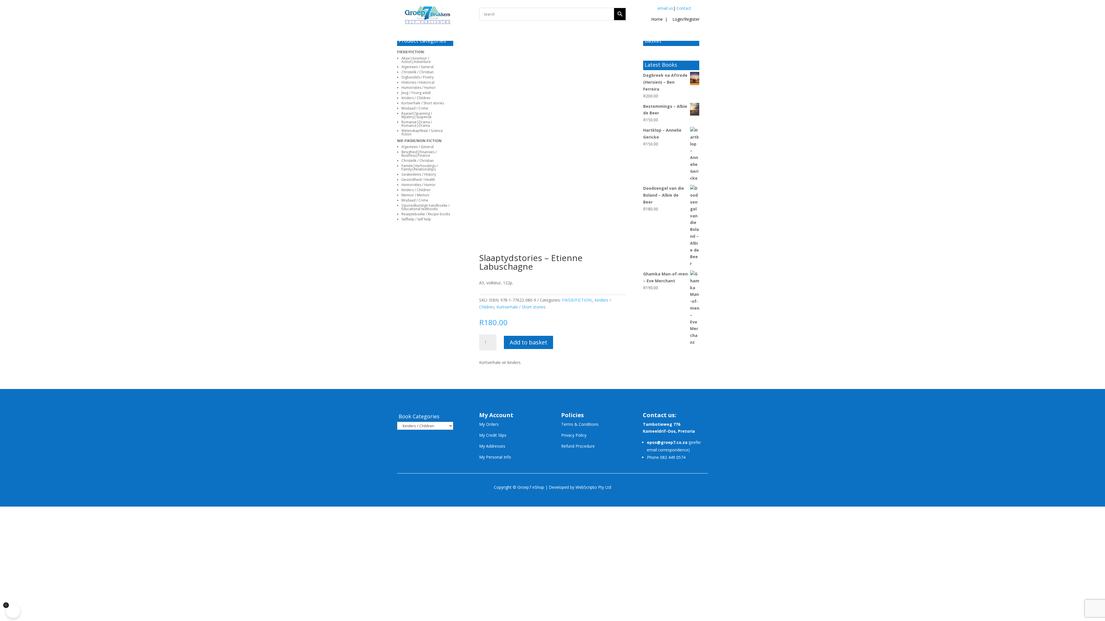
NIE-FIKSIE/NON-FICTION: (420, 140)
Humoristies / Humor (418, 87)
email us (665, 8)
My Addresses (492, 446)
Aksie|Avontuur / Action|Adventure (416, 60)
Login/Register (685, 19)
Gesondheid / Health (418, 179)
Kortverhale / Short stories (422, 103)
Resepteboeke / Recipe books (425, 214)
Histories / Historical (418, 82)
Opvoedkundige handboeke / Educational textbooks (425, 207)
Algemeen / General (417, 66)
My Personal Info (495, 457)
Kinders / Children (415, 97)
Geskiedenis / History (418, 174)
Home (657, 19)
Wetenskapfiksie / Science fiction (422, 132)
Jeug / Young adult (416, 92)
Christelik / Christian (417, 72)
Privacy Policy (573, 435)
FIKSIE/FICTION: (411, 51)
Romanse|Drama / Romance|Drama (416, 124)
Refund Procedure (578, 446)
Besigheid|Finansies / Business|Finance (419, 154)
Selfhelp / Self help (416, 219)
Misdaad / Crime (414, 108)
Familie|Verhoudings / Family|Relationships (419, 167)
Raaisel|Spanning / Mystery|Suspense (416, 115)
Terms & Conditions (580, 424)
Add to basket (528, 342)
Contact (684, 8)
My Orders (489, 424)
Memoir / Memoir (415, 195)
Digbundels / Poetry (417, 77)
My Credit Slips (492, 435)
